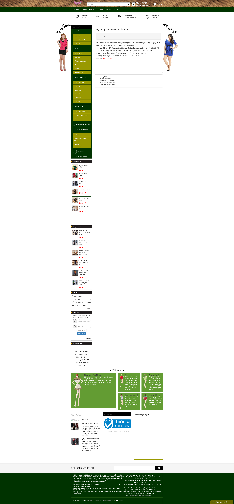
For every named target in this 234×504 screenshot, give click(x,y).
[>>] (159, 468)
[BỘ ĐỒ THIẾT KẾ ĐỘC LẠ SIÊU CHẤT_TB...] (75, 232)
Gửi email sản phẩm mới (108, 80)
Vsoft (121, 500)
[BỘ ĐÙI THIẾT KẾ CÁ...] (75, 208)
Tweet (103, 37)
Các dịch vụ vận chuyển (108, 84)
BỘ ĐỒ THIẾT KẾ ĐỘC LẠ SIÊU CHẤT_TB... (84, 232)
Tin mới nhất (76, 415)
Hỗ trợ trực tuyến (221, 502)
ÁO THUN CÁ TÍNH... (85, 182)
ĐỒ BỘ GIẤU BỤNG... (82, 174)
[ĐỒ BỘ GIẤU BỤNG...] (75, 175)
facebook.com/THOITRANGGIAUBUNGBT (141, 495)
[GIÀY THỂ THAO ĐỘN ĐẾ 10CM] (75, 283)
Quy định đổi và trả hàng (108, 82)
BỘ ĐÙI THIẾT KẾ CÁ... (84, 207)
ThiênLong (85, 419)
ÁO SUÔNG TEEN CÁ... (84, 199)
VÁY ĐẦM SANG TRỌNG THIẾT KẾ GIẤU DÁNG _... (84, 262)
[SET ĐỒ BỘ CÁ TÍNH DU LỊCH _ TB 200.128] (75, 272)
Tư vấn (117, 370)
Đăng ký (88, 338)
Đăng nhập (81, 333)
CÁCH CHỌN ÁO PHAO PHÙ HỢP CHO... (90, 439)
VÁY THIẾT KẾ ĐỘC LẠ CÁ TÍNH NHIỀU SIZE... (84, 252)
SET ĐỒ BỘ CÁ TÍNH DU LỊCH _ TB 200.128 (85, 272)
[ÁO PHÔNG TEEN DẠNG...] (75, 191)
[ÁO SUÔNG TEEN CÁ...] (75, 200)
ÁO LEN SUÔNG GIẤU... (83, 166)
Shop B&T (104, 77)
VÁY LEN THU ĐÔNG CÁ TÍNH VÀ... (90, 424)
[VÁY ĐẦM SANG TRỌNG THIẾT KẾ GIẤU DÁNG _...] (75, 263)
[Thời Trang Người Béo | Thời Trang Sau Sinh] (77, 3)
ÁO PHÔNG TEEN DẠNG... (84, 191)
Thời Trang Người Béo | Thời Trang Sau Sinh (98, 500)
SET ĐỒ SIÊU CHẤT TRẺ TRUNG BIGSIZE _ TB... (84, 242)
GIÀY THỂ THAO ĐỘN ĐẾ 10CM (83, 282)
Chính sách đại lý (106, 78)
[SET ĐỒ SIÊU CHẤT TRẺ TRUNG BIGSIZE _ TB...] (75, 242)
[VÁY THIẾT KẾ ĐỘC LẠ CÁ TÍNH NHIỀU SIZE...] (75, 252)
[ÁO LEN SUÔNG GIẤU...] (75, 167)
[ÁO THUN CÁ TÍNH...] (75, 183)
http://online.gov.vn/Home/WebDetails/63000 (116, 431)
